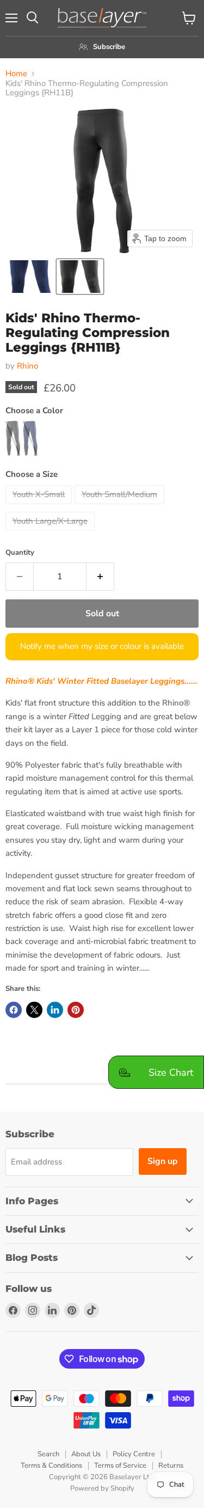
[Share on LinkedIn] (55, 1010)
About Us (86, 1454)
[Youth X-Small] (40, 506)
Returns (170, 1465)
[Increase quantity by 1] (100, 576)
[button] (30, 276)
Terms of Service (120, 1465)
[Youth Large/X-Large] (51, 533)
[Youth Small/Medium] (121, 506)
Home (16, 73)
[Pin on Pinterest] (75, 1010)
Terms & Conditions (51, 1465)
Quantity (19, 553)
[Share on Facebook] (13, 1010)
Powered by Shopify (102, 1488)
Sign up (162, 1161)
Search (48, 1454)
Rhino (27, 365)
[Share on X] (34, 1010)
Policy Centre (134, 1454)
